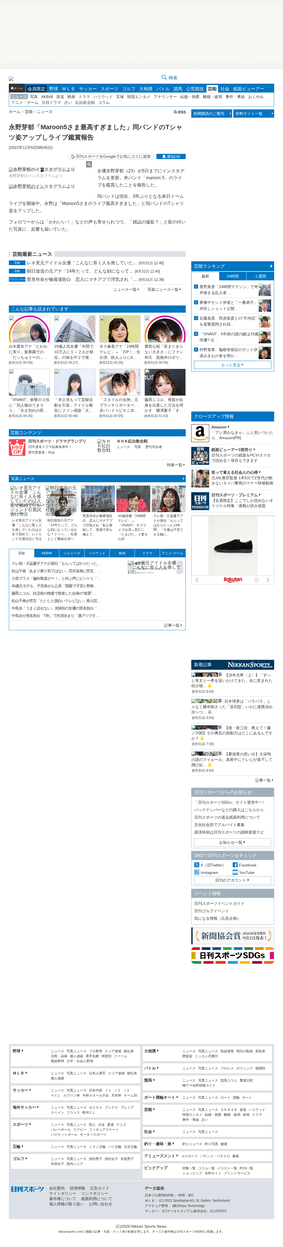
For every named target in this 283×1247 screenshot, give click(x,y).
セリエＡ (95, 1107)
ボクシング (244, 1068)
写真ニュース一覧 (163, 289)
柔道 (110, 1125)
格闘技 (260, 1068)
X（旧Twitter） (213, 865)
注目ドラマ (51, 102)
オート (247, 1098)
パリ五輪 (114, 1147)
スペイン (57, 1112)
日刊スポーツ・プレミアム (234, 495)
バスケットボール (64, 1135)
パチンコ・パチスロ (215, 1156)
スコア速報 (113, 1051)
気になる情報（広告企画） (217, 918)
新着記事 (203, 664)
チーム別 (130, 1095)
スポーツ (109, 88)
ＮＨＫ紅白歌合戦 (132, 441)
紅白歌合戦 (85, 102)
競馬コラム (229, 1080)
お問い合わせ (100, 1204)
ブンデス (111, 1107)
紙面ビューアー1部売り (231, 449)
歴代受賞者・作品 (41, 452)
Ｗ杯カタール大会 (95, 1095)
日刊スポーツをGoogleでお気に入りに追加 (113, 156)
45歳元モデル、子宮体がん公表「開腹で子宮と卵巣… (54, 586)
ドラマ (84, 96)
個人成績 (76, 1056)
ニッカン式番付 (206, 1056)
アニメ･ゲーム (172, 553)
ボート (225, 1098)
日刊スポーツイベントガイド (219, 903)
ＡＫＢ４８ (229, 1110)
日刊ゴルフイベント (211, 911)
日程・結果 (59, 1056)
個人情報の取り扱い (66, 1204)
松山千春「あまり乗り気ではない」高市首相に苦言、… (56, 571)
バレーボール (61, 1130)
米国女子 (57, 1164)
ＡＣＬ (56, 1095)
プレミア (127, 1107)
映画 (71, 96)
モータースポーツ (93, 1135)
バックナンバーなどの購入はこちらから (229, 810)
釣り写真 (211, 1144)
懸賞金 (187, 1056)
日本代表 (95, 1090)
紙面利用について (96, 1199)
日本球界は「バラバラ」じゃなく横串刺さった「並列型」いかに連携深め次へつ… (231, 706)
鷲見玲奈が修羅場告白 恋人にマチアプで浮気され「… (82, 279)
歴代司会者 (153, 447)
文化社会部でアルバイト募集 (219, 824)
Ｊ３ (126, 1090)
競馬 (178, 88)
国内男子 (95, 1159)
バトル (163, 88)
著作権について (62, 1199)
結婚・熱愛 (190, 96)
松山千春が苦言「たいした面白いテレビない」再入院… (56, 601)
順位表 (129, 1051)
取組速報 (227, 1051)
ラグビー (80, 1130)
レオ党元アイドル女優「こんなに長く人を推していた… (82, 262)
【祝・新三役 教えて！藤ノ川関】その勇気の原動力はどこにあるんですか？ (231, 733)
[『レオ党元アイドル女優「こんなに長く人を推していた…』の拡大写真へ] (155, 588)
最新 (205, 276)
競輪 (236, 1098)
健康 (224, 1144)
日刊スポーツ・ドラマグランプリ (57, 441)
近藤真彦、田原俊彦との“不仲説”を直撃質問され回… (228, 321)
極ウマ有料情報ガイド (199, 1085)
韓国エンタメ (138, 96)
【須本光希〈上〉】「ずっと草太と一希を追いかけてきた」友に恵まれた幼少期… (231, 680)
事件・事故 (235, 96)
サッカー (88, 88)
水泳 (101, 1125)
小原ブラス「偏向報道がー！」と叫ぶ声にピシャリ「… (56, 578)
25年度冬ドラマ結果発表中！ (50, 447)
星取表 (260, 1051)
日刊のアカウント (230, 880)
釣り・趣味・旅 (157, 1143)
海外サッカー (24, 1107)
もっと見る (230, 365)
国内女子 (111, 1159)
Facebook (247, 865)
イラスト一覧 (227, 1168)
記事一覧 (172, 625)
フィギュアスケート (104, 1130)
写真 (34, 96)
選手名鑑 (92, 1056)
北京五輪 (130, 1147)
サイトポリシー (62, 1193)
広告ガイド (99, 1188)
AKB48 (47, 96)
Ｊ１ (108, 1090)
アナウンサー (165, 96)
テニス (121, 1125)
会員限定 (36, 88)
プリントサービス (237, 1173)
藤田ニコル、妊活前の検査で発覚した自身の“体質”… (54, 593)
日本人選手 (97, 1073)
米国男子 (127, 1159)
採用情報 (77, 1188)
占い (68, 102)
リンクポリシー (94, 1193)
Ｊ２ (117, 1090)
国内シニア (75, 1164)
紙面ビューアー (248, 88)
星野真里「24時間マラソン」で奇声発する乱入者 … (229, 289)
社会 (225, 88)
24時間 (233, 276)
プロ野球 (95, 1051)
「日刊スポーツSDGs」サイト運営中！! (229, 802)
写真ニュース (22, 478)
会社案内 (57, 1188)
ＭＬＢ (68, 88)
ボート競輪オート (159, 1097)
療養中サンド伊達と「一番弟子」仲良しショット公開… (229, 305)
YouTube (247, 872)
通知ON (173, 156)
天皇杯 (116, 1095)
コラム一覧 (206, 1168)
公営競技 (195, 88)
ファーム (120, 1056)
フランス (73, 1112)
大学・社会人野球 (80, 1061)
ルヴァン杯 (71, 1095)
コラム (104, 102)
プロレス (227, 1068)
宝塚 (120, 96)
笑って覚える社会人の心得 (234, 472)
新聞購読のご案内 (208, 113)
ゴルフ (128, 88)
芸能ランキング (209, 266)
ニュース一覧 (125, 289)
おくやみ (256, 96)
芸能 (212, 88)
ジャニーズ (72, 553)
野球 (53, 88)
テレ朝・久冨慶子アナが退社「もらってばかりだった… (56, 563)
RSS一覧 (246, 1168)
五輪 (16, 1146)
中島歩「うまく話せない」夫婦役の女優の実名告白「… (56, 608)
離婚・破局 (212, 96)
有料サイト (213, 1173)
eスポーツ (190, 1156)
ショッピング (192, 1173)
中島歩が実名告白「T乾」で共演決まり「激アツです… (55, 615)
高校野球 (57, 1061)
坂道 (60, 96)
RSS (182, 112)
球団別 (106, 1056)
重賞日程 (246, 1080)
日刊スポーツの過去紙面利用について (227, 817)
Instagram (209, 872)
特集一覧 (174, 465)
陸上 (92, 1125)
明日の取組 (244, 1051)
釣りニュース (192, 1144)
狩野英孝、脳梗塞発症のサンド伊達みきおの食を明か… (229, 352)
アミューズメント (159, 1156)
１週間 (260, 276)
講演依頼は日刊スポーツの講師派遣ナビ (229, 832)
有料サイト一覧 (249, 113)
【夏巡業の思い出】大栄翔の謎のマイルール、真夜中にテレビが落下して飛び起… (231, 759)
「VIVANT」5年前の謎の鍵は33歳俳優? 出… (229, 337)
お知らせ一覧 (230, 842)
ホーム (18, 88)
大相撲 (146, 88)
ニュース (19, 96)
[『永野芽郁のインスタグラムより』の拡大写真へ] (50, 169)
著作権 (169, 1231)
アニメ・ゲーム (24, 102)
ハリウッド (103, 96)
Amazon (219, 427)
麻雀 (235, 1156)
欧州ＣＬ (89, 1112)
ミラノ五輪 (97, 1147)
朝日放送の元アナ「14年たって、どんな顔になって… (80, 271)
